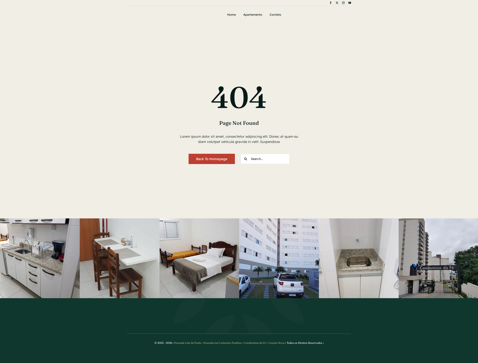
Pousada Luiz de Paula (187, 343)
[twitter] (337, 2)
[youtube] (349, 2)
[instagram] (343, 2)
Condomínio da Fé (255, 343)
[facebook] (330, 2)
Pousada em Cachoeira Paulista (222, 343)
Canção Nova (276, 343)
